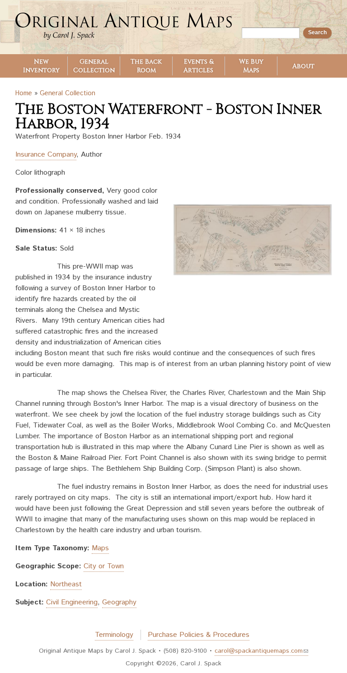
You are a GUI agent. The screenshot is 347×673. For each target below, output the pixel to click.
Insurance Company (45, 154)
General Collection (94, 65)
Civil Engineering (72, 602)
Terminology (114, 635)
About (303, 66)
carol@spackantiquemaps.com (259, 650)
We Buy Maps (251, 65)
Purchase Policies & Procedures (198, 635)
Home (23, 93)
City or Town (104, 566)
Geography (119, 602)
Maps (100, 548)
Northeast (66, 584)
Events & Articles (198, 65)
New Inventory (41, 65)
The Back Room (146, 65)
